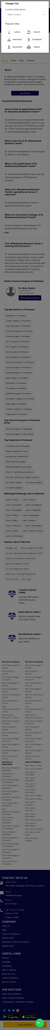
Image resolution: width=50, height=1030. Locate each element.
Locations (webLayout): (15, 9)
